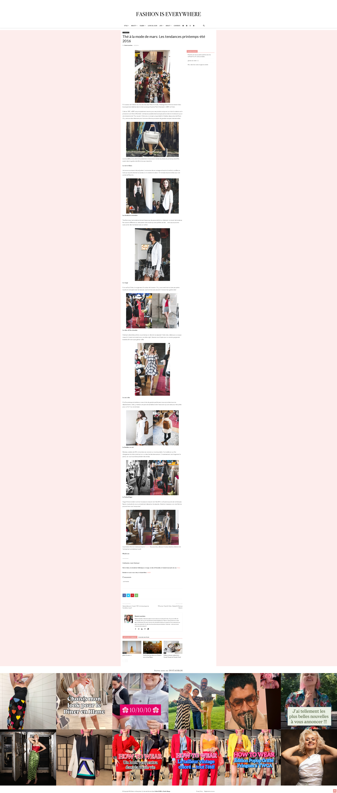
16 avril (147, 547)
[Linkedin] (142, 629)
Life (165, 653)
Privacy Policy (199, 791)
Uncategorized (126, 32)
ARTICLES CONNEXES (130, 637)
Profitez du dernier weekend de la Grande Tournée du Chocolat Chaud (172, 656)
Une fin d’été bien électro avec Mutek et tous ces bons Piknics (152, 656)
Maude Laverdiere (128, 45)
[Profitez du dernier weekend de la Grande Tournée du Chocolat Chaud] (173, 647)
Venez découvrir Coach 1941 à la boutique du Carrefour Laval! (136, 607)
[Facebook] (124, 595)
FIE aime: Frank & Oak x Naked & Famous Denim (170, 607)
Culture (124, 653)
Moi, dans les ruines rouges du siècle (198, 64)
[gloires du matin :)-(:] (132, 647)
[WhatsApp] (136, 595)
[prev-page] (124, 661)
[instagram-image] (28, 701)
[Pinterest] (132, 595)
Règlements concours (209, 791)
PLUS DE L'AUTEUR (143, 637)
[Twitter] (128, 595)
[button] (204, 26)
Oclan (178, 567)
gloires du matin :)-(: (127, 655)
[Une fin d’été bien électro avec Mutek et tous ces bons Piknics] (152, 647)
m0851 (149, 572)
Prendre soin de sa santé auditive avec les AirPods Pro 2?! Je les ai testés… (199, 55)
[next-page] (126, 661)
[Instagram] (139, 629)
